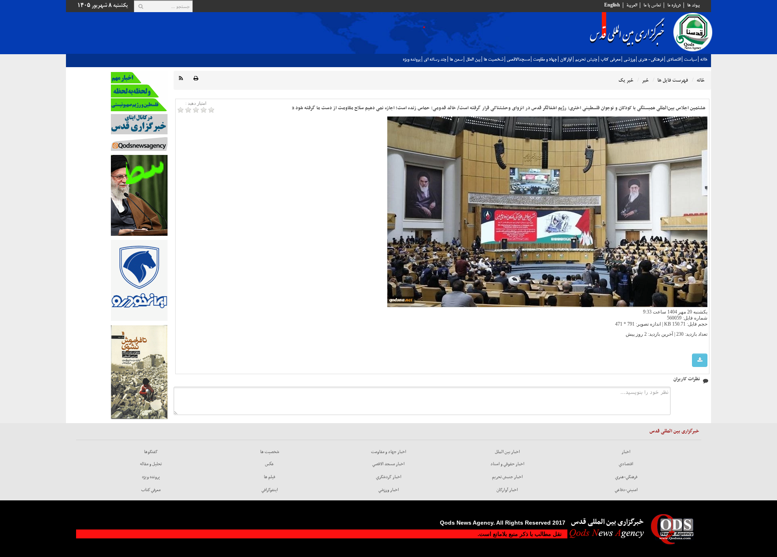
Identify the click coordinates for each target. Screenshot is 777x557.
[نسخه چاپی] (196, 78)
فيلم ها (269, 477)
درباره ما (674, 5)
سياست (690, 59)
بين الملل (473, 59)
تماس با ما (652, 5)
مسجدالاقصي (518, 59)
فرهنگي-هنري (626, 477)
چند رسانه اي (435, 59)
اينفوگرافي (269, 489)
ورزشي (629, 59)
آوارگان (566, 59)
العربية (631, 5)
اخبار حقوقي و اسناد (507, 464)
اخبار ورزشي (388, 489)
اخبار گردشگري (388, 477)
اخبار (626, 451)
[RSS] (181, 78)
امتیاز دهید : (195, 103)
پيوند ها (693, 5)
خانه (703, 59)
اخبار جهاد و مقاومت (388, 451)
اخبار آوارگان (507, 489)
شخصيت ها (493, 59)
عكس (269, 464)
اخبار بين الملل (507, 451)
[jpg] (699, 360)
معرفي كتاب (610, 59)
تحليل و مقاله (151, 464)
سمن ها (456, 59)
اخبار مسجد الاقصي (388, 464)
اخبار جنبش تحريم (507, 477)
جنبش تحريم (586, 59)
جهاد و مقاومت (545, 59)
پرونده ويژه (411, 59)
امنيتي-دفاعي (626, 489)
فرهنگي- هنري (650, 59)
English (612, 5)
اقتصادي (674, 59)
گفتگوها (151, 451)
